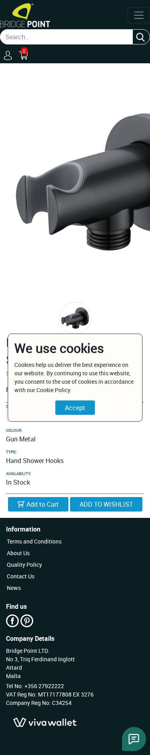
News (14, 588)
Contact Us (20, 576)
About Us (18, 553)
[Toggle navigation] (139, 15)
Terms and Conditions (34, 541)
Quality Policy (24, 564)
